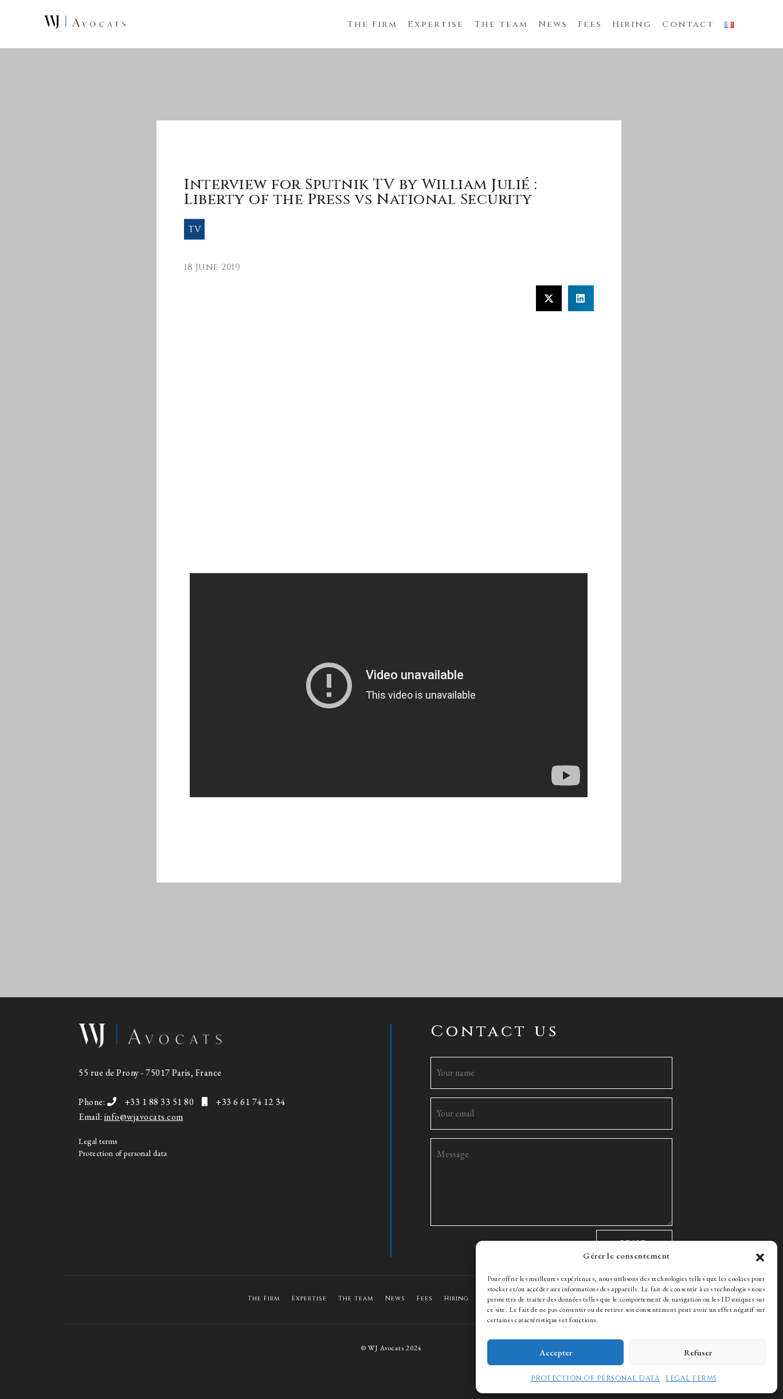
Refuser (698, 1352)
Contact (688, 24)
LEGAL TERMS (691, 1378)
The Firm (372, 24)
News (552, 24)
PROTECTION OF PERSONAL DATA (595, 1378)
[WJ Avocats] (85, 22)
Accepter (555, 1352)
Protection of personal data (123, 1153)
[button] (760, 1255)
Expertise (436, 24)
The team (501, 24)
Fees (590, 24)
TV (194, 229)
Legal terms (98, 1141)
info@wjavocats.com (143, 1117)
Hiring (632, 24)
